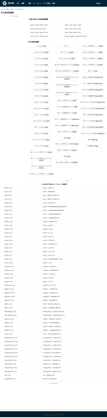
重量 (23, 3)
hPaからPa (8, 225)
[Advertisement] (14, 42)
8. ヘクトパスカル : (41, 89)
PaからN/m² (35, 32)
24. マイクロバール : (67, 58)
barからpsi (34, 29)
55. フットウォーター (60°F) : (93, 133)
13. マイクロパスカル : (41, 121)
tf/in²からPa (8, 308)
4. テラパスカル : (41, 64)
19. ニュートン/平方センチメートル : (41, 159)
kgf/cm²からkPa (81, 36)
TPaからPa (8, 214)
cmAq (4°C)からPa (11, 353)
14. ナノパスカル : (41, 127)
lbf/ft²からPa (9, 323)
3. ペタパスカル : (41, 58)
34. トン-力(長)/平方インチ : (67, 125)
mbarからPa (9, 278)
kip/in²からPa (9, 319)
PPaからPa (8, 210)
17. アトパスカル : (41, 146)
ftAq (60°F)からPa (11, 371)
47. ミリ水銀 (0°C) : (93, 83)
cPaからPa (8, 236)
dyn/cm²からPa (10, 285)
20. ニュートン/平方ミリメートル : (41, 166)
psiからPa (8, 195)
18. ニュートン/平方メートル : (41, 152)
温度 (53, 3)
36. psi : (67, 138)
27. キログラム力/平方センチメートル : (67, 78)
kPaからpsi (68, 29)
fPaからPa (8, 255)
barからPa (8, 191)
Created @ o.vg (10, 379)
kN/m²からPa (9, 274)
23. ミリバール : (67, 52)
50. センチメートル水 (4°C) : (93, 102)
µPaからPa (8, 244)
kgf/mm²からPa (10, 296)
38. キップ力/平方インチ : (67, 150)
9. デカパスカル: (41, 96)
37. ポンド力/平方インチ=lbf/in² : (67, 144)
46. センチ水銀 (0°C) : (93, 77)
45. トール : (93, 71)
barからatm (77, 25)
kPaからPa (77, 32)
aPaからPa (8, 259)
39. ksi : (67, 156)
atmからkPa (35, 25)
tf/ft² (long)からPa (10, 311)
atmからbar (69, 25)
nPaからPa (8, 248)
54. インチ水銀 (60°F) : (92, 127)
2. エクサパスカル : (41, 52)
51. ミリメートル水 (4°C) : (93, 108)
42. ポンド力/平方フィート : (93, 52)
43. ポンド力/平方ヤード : (93, 58)
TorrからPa (8, 334)
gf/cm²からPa (9, 300)
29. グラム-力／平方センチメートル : (67, 93)
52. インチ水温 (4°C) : (93, 114)
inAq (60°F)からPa (11, 368)
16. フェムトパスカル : (41, 139)
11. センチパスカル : (41, 108)
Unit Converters (59, 414)
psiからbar (42, 29)
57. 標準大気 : (92, 146)
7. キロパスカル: (41, 83)
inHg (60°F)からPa (11, 349)
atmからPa (8, 203)
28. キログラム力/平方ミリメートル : (67, 85)
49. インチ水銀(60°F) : (93, 96)
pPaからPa (8, 251)
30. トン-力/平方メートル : (67, 100)
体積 (29, 3)
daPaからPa (9, 229)
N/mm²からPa (9, 270)
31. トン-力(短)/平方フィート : (67, 106)
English (98, 3)
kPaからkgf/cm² (70, 36)
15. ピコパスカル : (41, 133)
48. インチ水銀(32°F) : (93, 89)
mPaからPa (9, 240)
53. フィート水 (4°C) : (93, 121)
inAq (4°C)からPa (10, 360)
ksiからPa (8, 199)
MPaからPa (9, 221)
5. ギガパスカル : (41, 71)
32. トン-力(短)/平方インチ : (67, 113)
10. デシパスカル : (41, 102)
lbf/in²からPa (9, 326)
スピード (39, 3)
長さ (18, 3)
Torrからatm (44, 36)
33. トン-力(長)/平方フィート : (67, 119)
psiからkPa (77, 29)
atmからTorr (35, 36)
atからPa (8, 375)
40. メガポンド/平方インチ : (67, 162)
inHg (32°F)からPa (11, 345)
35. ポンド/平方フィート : (67, 131)
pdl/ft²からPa (9, 330)
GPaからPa (8, 218)
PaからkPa (68, 32)
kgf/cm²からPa (9, 293)
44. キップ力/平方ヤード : (93, 64)
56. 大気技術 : (93, 139)
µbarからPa (8, 281)
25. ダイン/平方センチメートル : (67, 64)
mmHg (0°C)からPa (11, 341)
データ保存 (47, 3)
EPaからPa (8, 206)
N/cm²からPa (9, 266)
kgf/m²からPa (9, 289)
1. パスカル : (41, 46)
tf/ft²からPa (8, 304)
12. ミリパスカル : (41, 114)
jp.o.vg (53, 414)
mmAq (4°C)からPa (11, 356)
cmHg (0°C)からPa (11, 338)
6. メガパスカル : (41, 77)
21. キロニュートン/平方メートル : (41, 174)
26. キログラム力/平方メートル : (67, 71)
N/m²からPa (44, 32)
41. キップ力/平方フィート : (93, 46)
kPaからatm (44, 25)
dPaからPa (8, 233)
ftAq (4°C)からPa (10, 364)
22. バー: (67, 46)
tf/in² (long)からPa (11, 315)
